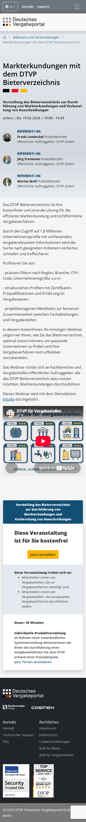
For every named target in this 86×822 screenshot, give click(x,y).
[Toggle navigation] (76, 6)
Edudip (9, 399)
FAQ (6, 741)
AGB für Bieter (49, 748)
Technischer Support (18, 735)
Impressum (47, 728)
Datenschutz (48, 735)
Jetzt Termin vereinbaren (33, 662)
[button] (28, 6)
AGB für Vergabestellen (56, 755)
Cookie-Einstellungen (54, 741)
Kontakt (8, 728)
